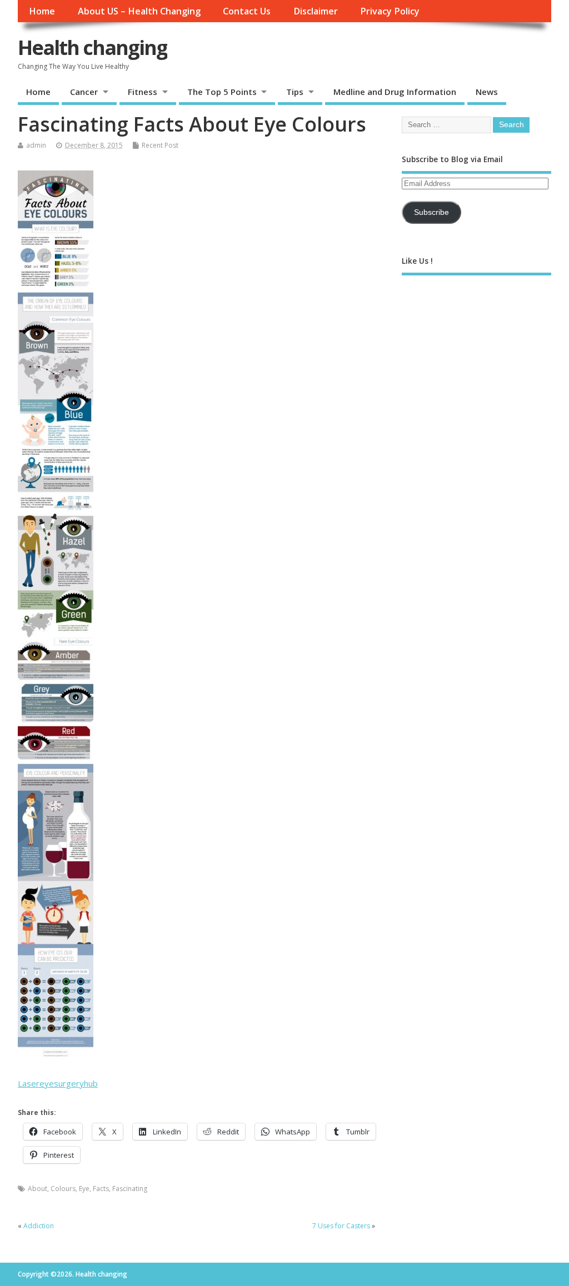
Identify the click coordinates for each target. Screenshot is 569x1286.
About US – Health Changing (139, 11)
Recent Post (160, 145)
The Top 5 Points (222, 91)
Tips (294, 91)
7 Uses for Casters (341, 1225)
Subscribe (431, 212)
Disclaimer (315, 11)
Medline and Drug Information (394, 91)
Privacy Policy (390, 11)
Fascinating (129, 1188)
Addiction (38, 1225)
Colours (63, 1188)
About (37, 1188)
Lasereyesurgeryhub (58, 1083)
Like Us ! (417, 261)
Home (42, 11)
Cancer (84, 91)
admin (36, 145)
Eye (84, 1188)
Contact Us (247, 11)
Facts (101, 1188)
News (487, 91)
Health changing (92, 47)
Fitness (142, 91)
